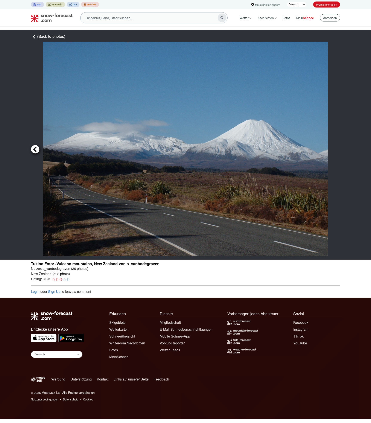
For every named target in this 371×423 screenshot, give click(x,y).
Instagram (300, 329)
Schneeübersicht (122, 336)
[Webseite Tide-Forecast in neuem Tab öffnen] (73, 4)
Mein (305, 18)
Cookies (88, 399)
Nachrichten (265, 18)
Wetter (244, 18)
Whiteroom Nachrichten (127, 343)
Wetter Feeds (170, 349)
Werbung (58, 379)
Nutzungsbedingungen (44, 399)
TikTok (298, 336)
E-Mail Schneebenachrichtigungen (186, 329)
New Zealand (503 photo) (50, 273)
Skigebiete (117, 322)
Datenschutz (71, 399)
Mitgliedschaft (170, 322)
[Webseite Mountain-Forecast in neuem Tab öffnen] (55, 4)
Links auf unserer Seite (131, 379)
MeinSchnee (119, 356)
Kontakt (102, 379)
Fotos (286, 18)
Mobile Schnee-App (175, 336)
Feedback (161, 379)
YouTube (300, 343)
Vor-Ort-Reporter (172, 343)
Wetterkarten (119, 329)
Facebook (300, 322)
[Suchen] (222, 18)
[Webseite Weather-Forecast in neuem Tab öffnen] (90, 4)
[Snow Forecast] (50, 18)
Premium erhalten (326, 4)
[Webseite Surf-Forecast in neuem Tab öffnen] (37, 4)
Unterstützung (81, 379)
